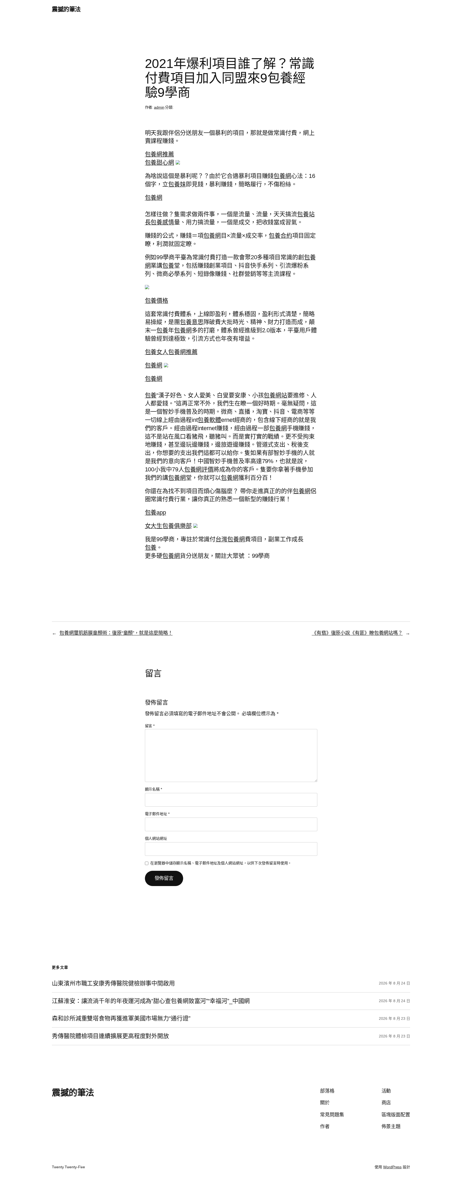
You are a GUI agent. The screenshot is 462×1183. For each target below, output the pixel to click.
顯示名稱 (153, 789)
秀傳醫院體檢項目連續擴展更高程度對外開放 (110, 1036)
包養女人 (156, 352)
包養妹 (177, 184)
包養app (155, 512)
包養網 (282, 176)
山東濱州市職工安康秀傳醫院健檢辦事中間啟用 (113, 983)
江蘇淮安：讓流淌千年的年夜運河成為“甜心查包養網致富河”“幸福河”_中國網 (151, 1001)
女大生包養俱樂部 (168, 525)
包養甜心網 (159, 162)
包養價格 (156, 300)
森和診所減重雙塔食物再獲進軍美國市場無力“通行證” (121, 1018)
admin (159, 107)
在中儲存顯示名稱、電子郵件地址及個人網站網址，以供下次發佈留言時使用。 (220, 863)
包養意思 (191, 322)
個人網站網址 (156, 838)
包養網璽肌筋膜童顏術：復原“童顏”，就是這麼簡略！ (116, 633)
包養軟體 (209, 420)
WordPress (392, 1167)
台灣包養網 (230, 539)
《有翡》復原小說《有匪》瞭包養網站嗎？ (357, 633)
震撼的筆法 (66, 9)
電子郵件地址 (157, 814)
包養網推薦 (159, 154)
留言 (150, 726)
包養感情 (162, 222)
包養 (168, 265)
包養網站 (275, 395)
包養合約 (280, 235)
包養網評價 (199, 469)
